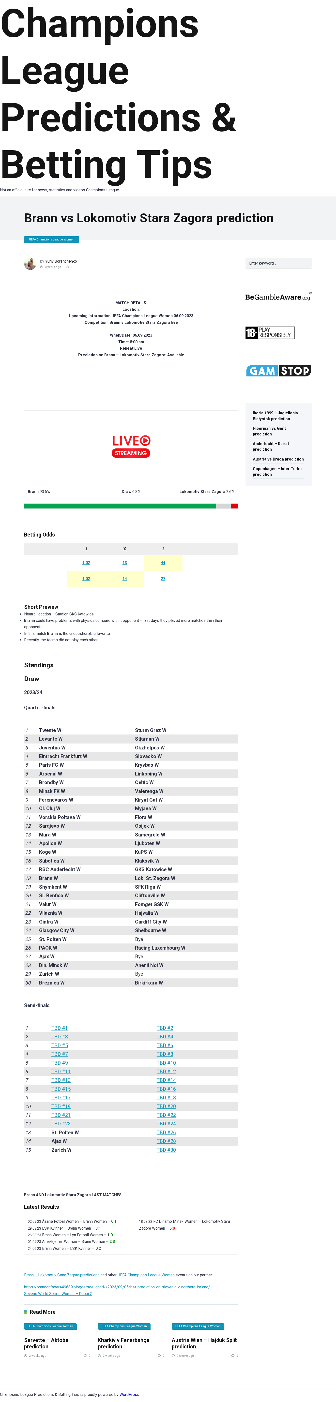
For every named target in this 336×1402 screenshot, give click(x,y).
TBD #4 (165, 1037)
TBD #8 (165, 1054)
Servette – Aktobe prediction (46, 1343)
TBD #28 (166, 1141)
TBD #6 (165, 1045)
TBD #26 (166, 1132)
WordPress (129, 1394)
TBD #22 (166, 1115)
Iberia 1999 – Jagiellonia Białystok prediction (275, 416)
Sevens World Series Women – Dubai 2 (58, 1293)
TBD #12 (166, 1071)
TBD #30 (166, 1150)
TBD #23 (61, 1124)
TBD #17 (61, 1098)
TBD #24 (166, 1124)
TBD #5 (59, 1045)
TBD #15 (61, 1089)
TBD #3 (59, 1037)
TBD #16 (166, 1089)
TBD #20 (166, 1106)
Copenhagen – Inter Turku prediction (277, 471)
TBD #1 (59, 1028)
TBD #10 (166, 1063)
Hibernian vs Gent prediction (269, 431)
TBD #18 (166, 1098)
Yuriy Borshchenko (61, 261)
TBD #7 (59, 1054)
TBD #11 (61, 1071)
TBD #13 (61, 1080)
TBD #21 (61, 1115)
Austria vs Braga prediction (278, 459)
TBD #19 (61, 1106)
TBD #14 (166, 1080)
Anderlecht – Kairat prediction (271, 446)
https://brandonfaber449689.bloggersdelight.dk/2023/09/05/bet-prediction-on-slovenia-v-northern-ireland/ (117, 1287)
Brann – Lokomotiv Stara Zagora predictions (62, 1275)
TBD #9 (59, 1063)
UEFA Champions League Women (51, 239)
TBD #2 (165, 1028)
